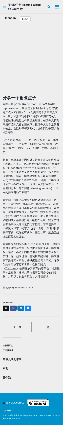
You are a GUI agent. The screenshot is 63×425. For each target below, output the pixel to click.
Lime (30, 163)
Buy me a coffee (14, 402)
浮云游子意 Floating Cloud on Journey (24, 6)
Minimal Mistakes (12, 418)
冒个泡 (7, 377)
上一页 (17, 327)
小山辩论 (8, 350)
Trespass (11, 268)
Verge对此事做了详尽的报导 (20, 180)
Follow (25, 19)
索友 (5, 368)
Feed (9, 410)
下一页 (46, 327)
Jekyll (57, 415)
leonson (10, 18)
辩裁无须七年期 (12, 359)
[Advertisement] (31, 59)
